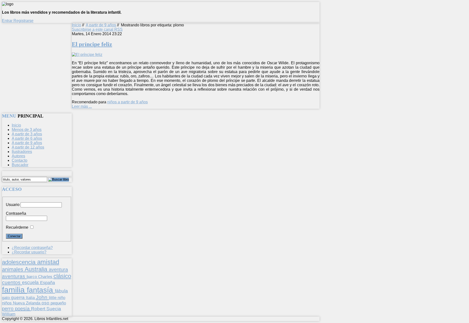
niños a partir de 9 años (127, 102)
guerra (18, 297)
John (42, 297)
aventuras (14, 276)
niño (61, 297)
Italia (31, 297)
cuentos (12, 282)
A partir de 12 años (28, 147)
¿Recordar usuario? (29, 252)
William (8, 314)
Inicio (76, 25)
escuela (31, 282)
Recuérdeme (17, 227)
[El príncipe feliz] (87, 55)
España (47, 282)
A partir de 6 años (27, 138)
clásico (62, 276)
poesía (23, 308)
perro (8, 308)
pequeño (58, 303)
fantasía (41, 290)
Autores (18, 156)
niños (7, 303)
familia (14, 289)
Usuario (13, 205)
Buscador (20, 165)
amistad (48, 262)
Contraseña (16, 213)
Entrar (7, 21)
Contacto (19, 160)
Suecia (53, 308)
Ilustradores (22, 152)
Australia (37, 269)
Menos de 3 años (27, 130)
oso (46, 302)
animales (13, 269)
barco (32, 276)
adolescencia (19, 262)
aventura (58, 269)
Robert (38, 308)
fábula (61, 290)
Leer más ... (82, 106)
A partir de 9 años (101, 25)
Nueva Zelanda (27, 303)
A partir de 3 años (27, 134)
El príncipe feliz (92, 44)
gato (6, 297)
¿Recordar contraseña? (32, 248)
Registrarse (23, 21)
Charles (45, 276)
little (53, 297)
